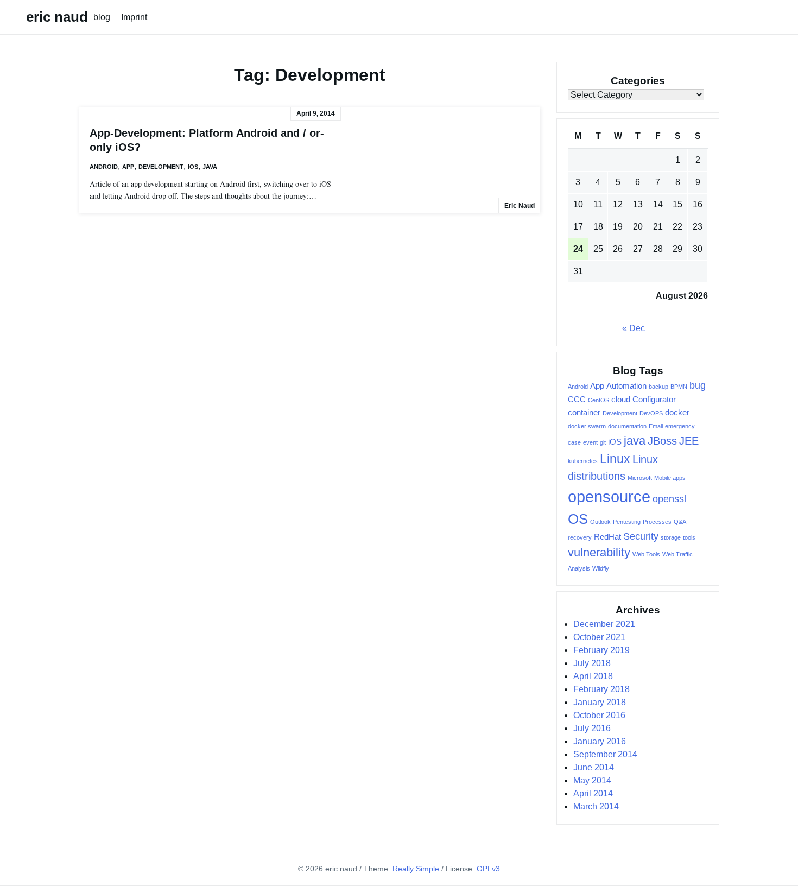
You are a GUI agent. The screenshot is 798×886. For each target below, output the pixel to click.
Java (209, 166)
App (128, 166)
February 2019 (601, 650)
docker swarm (587, 426)
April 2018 (593, 676)
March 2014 (596, 806)
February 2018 (601, 689)
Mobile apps (670, 477)
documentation (627, 426)
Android (104, 166)
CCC (577, 399)
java (634, 440)
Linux (615, 459)
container (584, 412)
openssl (669, 498)
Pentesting (627, 521)
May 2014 (592, 780)
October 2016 (599, 715)
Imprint (134, 17)
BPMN (678, 386)
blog (101, 17)
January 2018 (599, 702)
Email (656, 426)
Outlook (600, 521)
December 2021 (604, 624)
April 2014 (593, 793)
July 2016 (592, 728)
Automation (626, 386)
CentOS (598, 400)
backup (658, 386)
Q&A (680, 521)
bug (697, 385)
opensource (609, 496)
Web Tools (646, 554)
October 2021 (599, 637)
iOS (193, 166)
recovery (580, 537)
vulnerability (599, 552)
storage (671, 537)
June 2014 (593, 767)
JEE (689, 441)
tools (689, 537)
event (590, 442)
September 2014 (605, 754)
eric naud (57, 17)
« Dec (633, 328)
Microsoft (640, 477)
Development (160, 166)
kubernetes (583, 461)
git (603, 442)
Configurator (654, 399)
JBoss (662, 441)
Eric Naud (519, 206)
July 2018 (592, 663)
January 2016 (599, 741)
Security (640, 536)
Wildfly (600, 568)
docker (677, 412)
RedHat (607, 537)
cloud (620, 399)
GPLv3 (488, 868)
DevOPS (651, 413)
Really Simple (415, 868)
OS (578, 519)
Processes (657, 521)
